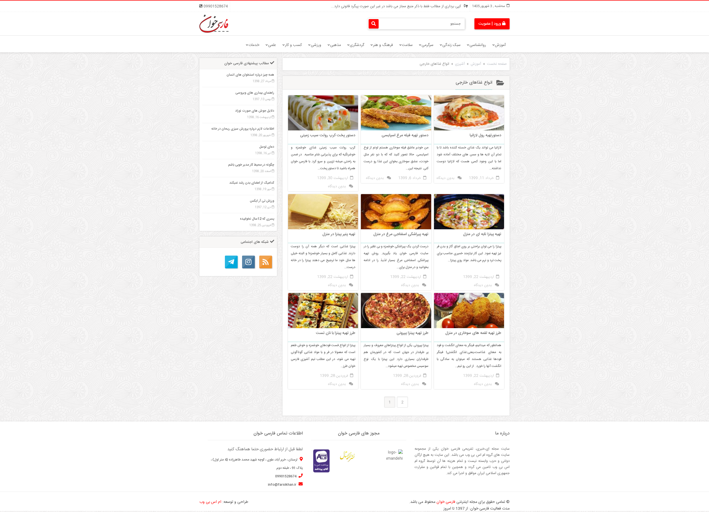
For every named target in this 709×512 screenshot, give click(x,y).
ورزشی (316, 45)
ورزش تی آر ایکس (262, 201)
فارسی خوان (445, 502)
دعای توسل (266, 147)
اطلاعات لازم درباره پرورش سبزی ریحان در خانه (242, 129)
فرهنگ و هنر (383, 45)
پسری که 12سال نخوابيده (257, 219)
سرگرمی (427, 45)
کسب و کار (293, 45)
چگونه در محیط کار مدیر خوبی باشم (251, 165)
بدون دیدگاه (445, 178)
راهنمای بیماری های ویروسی (254, 93)
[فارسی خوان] (213, 24)
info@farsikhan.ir (282, 484)
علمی (272, 45)
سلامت (407, 45)
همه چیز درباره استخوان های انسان (250, 75)
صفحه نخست (497, 64)
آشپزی (460, 64)
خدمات (253, 45)
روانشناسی (477, 45)
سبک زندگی (451, 45)
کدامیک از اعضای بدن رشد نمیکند (251, 183)
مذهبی (335, 45)
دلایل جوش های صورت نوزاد (254, 111)
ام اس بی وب (210, 502)
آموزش (500, 45)
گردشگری (357, 45)
